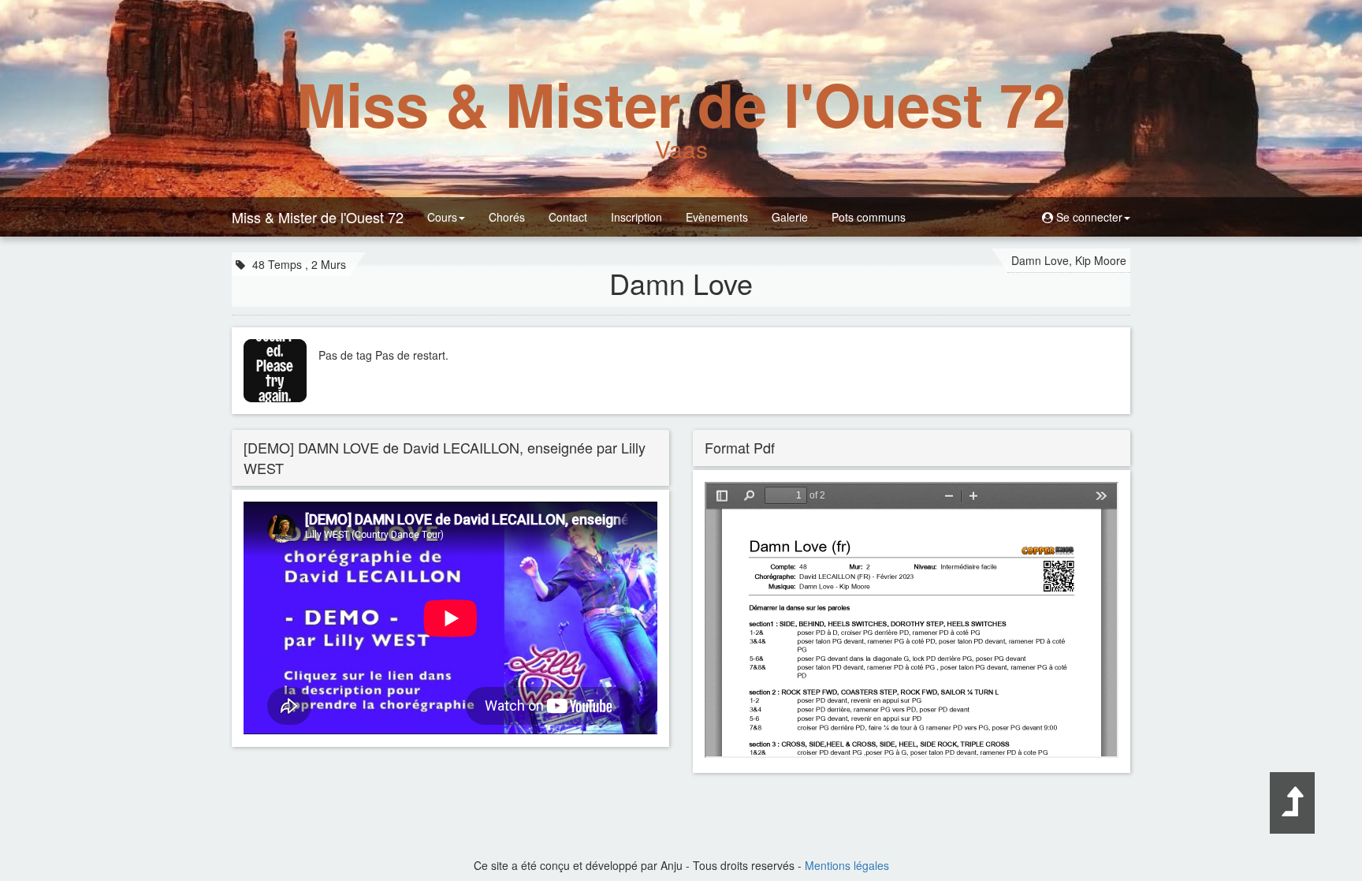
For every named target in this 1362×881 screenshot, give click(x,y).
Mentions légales (847, 865)
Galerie (790, 217)
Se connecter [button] (1087, 217)
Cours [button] (442, 217)
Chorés (507, 217)
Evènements (717, 217)
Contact (568, 217)
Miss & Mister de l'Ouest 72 (318, 217)
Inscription (636, 217)
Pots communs (869, 217)
